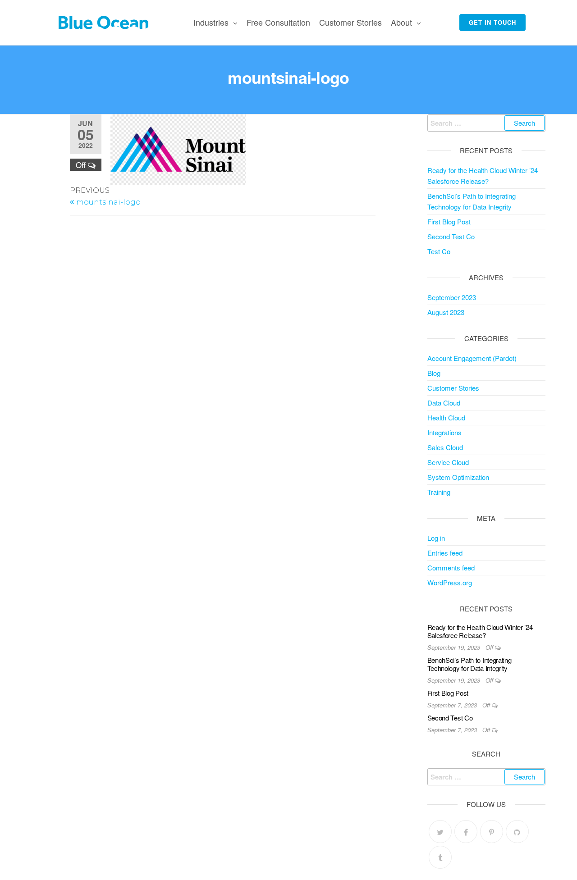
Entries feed (445, 552)
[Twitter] (440, 831)
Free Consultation (278, 22)
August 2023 (445, 312)
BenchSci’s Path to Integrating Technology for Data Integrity (469, 664)
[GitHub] (517, 831)
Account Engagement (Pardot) (472, 358)
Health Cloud (446, 417)
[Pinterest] (491, 831)
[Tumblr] (440, 857)
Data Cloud (443, 402)
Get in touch (492, 22)
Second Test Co (451, 236)
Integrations (444, 432)
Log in (436, 538)
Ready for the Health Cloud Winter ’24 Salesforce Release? (480, 631)
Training (438, 492)
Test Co (438, 251)
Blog (433, 373)
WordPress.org (449, 582)
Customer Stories (350, 22)
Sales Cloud (445, 447)
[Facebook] (465, 831)
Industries (211, 22)
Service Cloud (448, 462)
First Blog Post (449, 221)
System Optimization (458, 477)
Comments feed (451, 567)
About (401, 22)
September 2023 (451, 297)
